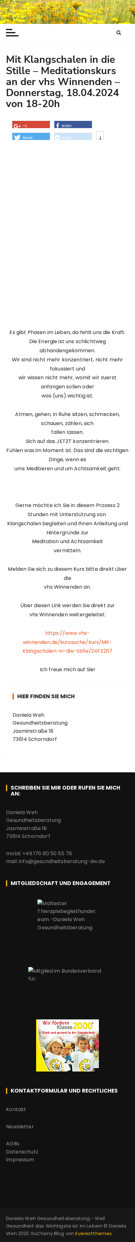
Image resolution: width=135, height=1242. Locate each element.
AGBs (12, 1143)
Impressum (20, 1159)
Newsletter (20, 1126)
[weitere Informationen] (100, 138)
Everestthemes (93, 1233)
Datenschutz (22, 1151)
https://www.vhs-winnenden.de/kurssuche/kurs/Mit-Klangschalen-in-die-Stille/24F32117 (67, 642)
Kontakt (16, 1109)
